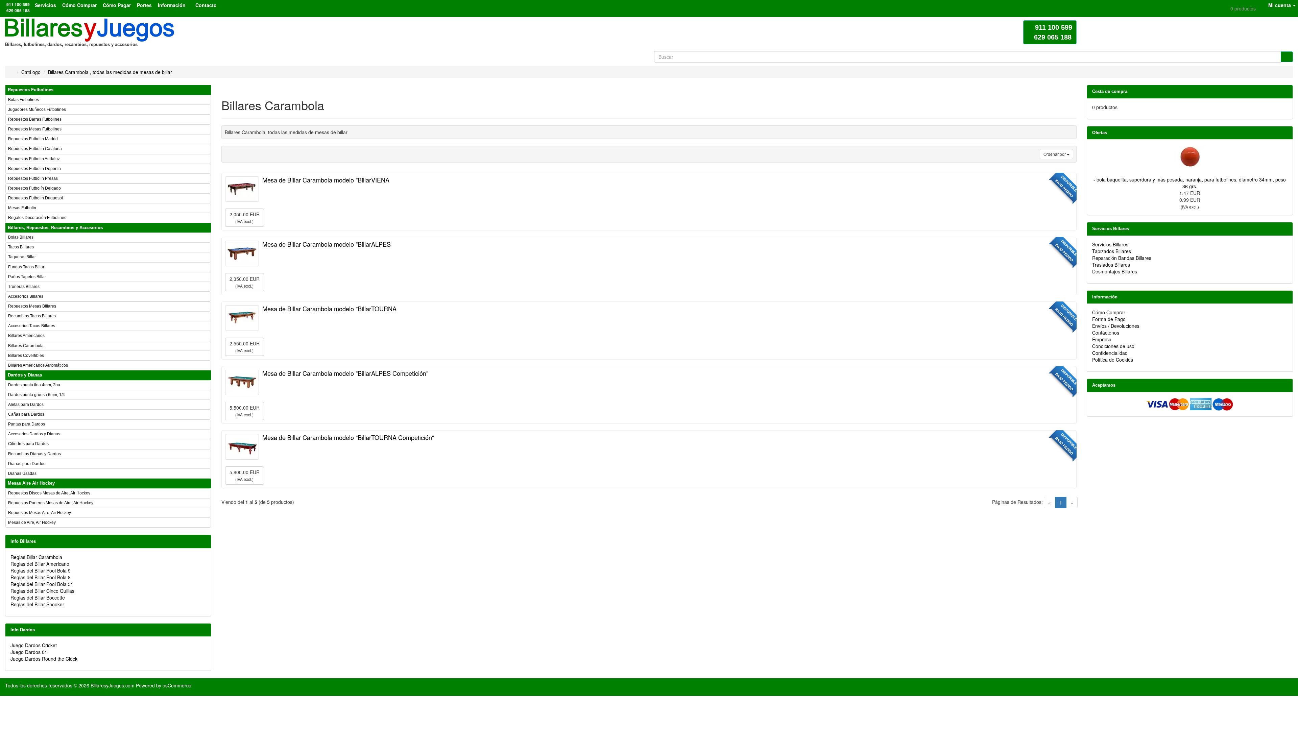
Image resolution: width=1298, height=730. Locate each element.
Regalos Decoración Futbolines (37, 217)
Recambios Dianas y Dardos (34, 454)
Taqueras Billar (22, 256)
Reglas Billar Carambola (36, 557)
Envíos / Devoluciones (1115, 325)
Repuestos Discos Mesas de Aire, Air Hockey (49, 493)
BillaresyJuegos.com (113, 685)
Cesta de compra (1109, 91)
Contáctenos (1105, 332)
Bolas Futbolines (23, 99)
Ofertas (1099, 132)
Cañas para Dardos (26, 414)
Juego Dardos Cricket (33, 645)
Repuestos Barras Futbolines (35, 119)
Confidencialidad (1110, 352)
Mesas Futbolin (22, 207)
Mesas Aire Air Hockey (31, 483)
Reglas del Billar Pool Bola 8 (40, 577)
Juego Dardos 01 (28, 652)
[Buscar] (1287, 57)
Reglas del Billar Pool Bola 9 (40, 570)
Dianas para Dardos (26, 463)
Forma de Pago (1109, 319)
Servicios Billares (1110, 228)
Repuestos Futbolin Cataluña (35, 148)
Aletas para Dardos (26, 404)
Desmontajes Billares (1114, 271)
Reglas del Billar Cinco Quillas (42, 590)
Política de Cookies (1112, 359)
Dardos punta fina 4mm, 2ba (34, 385)
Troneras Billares (24, 286)
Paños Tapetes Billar (27, 276)
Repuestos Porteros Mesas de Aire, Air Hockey (50, 503)
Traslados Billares (1111, 264)
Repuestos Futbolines (30, 89)
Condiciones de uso (1113, 346)
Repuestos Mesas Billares (32, 306)
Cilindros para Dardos (28, 443)
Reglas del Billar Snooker (37, 604)
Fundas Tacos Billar (26, 267)
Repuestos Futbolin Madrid (33, 139)
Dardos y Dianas (25, 375)
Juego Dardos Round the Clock (43, 658)
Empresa (1101, 339)
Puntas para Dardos (26, 424)
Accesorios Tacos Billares (31, 325)
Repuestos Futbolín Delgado (34, 188)
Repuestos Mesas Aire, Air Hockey (39, 512)
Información (1104, 296)
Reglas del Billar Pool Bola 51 (41, 584)
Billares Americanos (26, 335)
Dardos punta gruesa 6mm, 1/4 (36, 394)
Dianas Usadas (22, 473)
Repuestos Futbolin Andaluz (34, 158)
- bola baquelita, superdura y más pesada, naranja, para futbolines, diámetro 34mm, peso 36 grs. (1189, 183)
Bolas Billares (20, 237)
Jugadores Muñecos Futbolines (37, 109)
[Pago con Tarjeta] (1190, 403)
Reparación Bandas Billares (1121, 257)
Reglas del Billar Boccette (37, 597)
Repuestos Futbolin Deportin (34, 168)
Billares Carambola (26, 345)
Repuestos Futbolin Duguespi (35, 198)
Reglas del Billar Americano (39, 563)
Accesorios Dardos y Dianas (34, 434)
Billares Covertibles (26, 355)
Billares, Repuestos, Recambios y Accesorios (55, 227)
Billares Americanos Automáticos (38, 365)
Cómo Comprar (1108, 312)
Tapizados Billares (1111, 251)
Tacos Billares (21, 247)
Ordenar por (1055, 154)
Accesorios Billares (25, 296)
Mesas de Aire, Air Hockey (32, 522)
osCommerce (177, 685)
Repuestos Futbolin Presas (33, 178)
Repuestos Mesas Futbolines (35, 129)
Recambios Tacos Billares (32, 316)
